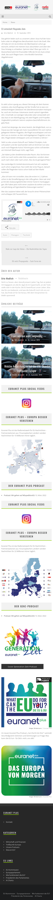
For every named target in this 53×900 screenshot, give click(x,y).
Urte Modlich (8, 33)
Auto (5, 235)
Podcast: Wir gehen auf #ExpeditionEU (19, 495)
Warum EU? (10, 850)
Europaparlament (13, 872)
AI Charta (9, 880)
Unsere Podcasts (12, 847)
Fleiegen (15, 235)
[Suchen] (50, 16)
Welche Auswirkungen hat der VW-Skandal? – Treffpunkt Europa (28, 368)
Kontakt (9, 822)
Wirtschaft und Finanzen (16, 842)
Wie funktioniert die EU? (15, 875)
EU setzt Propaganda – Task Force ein (26, 261)
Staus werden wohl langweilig (27, 336)
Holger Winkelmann (35, 728)
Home (5, 22)
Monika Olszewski (19, 375)
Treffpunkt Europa (13, 844)
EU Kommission (12, 870)
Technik (26, 235)
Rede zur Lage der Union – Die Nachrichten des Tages (26, 249)
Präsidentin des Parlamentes (17, 878)
